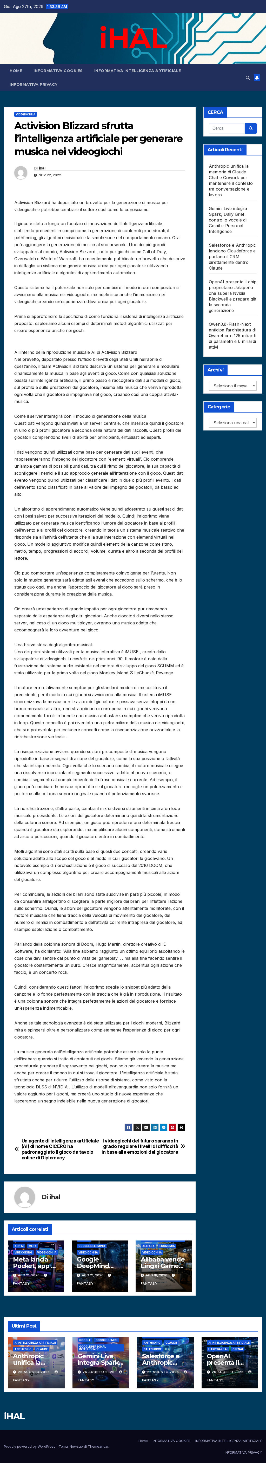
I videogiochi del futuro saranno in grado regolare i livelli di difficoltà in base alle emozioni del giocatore (140, 1146)
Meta (33, 1246)
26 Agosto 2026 (34, 1372)
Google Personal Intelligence (92, 1348)
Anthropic (23, 1349)
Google (85, 1340)
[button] (248, 77)
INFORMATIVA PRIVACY (34, 84)
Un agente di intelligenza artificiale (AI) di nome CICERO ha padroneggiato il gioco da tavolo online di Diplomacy (60, 1149)
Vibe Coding (23, 1252)
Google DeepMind (91, 1246)
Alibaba (148, 1246)
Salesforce (153, 1349)
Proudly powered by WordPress (30, 1446)
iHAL (133, 38)
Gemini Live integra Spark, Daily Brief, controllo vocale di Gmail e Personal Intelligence (228, 220)
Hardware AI (218, 1349)
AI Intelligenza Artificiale (35, 1342)
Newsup (76, 1446)
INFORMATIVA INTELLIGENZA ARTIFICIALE (137, 70)
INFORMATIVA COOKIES (58, 70)
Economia (167, 1246)
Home (16, 70)
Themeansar (98, 1446)
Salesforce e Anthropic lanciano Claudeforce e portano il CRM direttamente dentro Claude (232, 257)
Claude (42, 1349)
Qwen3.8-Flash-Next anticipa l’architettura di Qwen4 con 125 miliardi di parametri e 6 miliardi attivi (232, 336)
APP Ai (19, 1246)
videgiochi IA (25, 114)
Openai (237, 1349)
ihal (42, 168)
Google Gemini (106, 1340)
